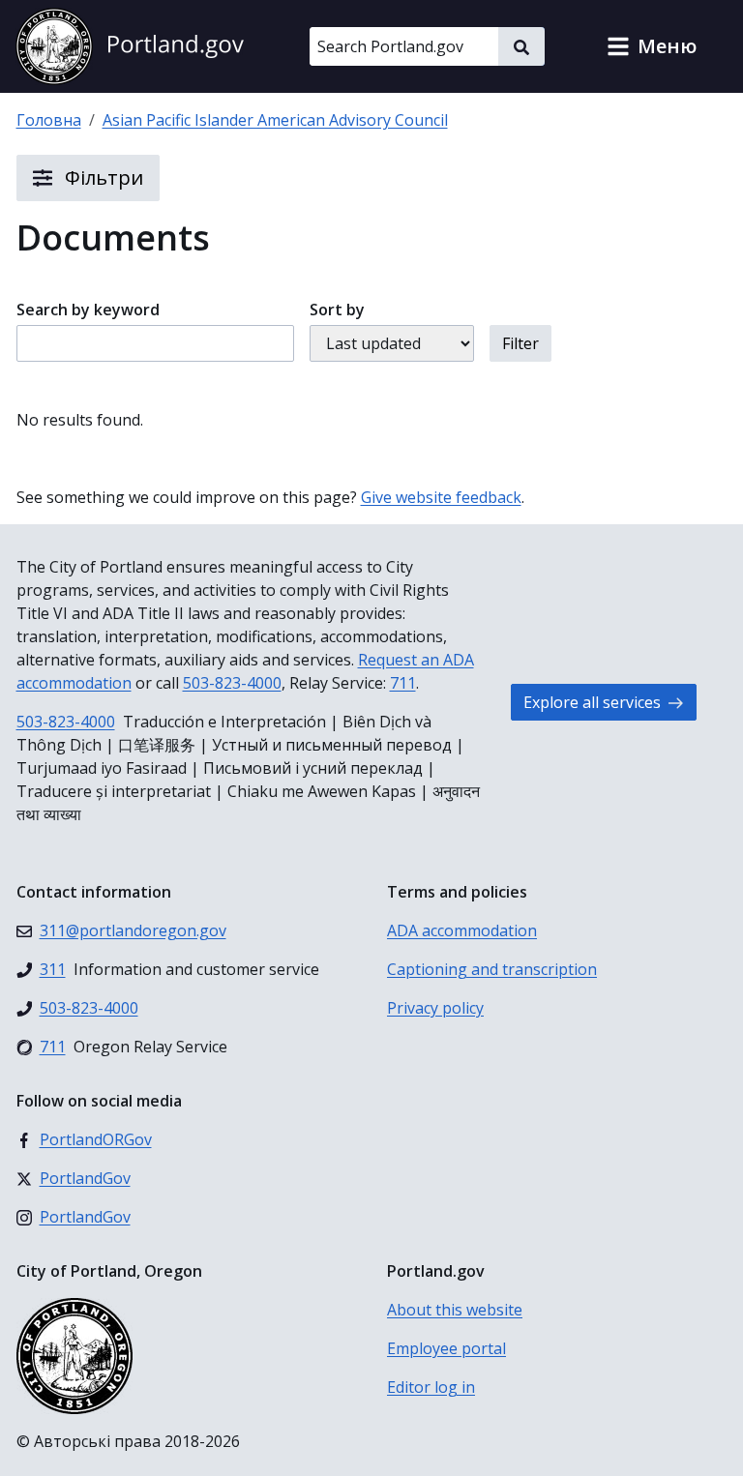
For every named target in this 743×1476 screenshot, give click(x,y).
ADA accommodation (462, 930)
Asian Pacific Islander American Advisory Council (275, 120)
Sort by (337, 309)
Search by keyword (88, 309)
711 (403, 683)
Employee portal (446, 1348)
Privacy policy (435, 1007)
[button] (652, 46)
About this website (454, 1309)
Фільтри (101, 177)
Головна (48, 120)
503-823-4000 (232, 683)
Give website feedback (441, 497)
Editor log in (431, 1387)
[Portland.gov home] (129, 46)
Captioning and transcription (492, 969)
